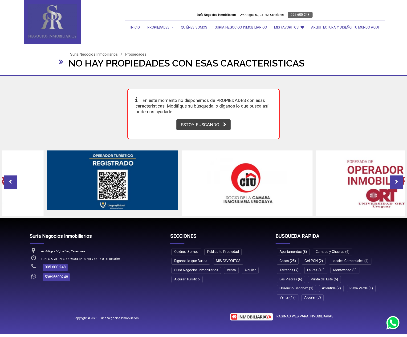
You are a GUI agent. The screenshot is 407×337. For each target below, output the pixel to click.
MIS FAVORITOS (286, 27)
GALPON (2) (314, 258)
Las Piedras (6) (291, 277)
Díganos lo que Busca (190, 258)
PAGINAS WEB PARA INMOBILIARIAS (305, 314)
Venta (231, 268)
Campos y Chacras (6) (333, 249)
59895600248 (56, 274)
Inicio (135, 27)
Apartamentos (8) (293, 249)
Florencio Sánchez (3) (296, 286)
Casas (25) (288, 258)
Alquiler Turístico (187, 277)
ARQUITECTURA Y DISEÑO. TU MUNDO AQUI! (345, 27)
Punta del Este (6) (324, 277)
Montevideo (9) (345, 268)
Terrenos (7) (289, 268)
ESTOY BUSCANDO (200, 124)
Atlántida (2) (331, 286)
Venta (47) (288, 295)
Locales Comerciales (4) (350, 258)
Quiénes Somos (194, 27)
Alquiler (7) (312, 295)
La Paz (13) (316, 268)
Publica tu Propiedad (223, 249)
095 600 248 (300, 15)
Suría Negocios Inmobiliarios (241, 27)
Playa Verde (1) (361, 286)
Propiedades (136, 54)
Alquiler (250, 268)
